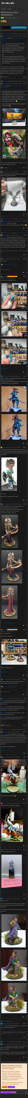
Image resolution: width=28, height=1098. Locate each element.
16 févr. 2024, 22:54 (16, 376)
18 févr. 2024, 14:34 (17, 698)
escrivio (4, 81)
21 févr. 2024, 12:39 (15, 1043)
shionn (3, 447)
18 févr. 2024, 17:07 (15, 731)
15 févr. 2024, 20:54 (15, 258)
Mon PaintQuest (4, 722)
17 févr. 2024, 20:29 (9, 631)
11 (26, 799)
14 (26, 443)
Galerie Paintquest (4, 368)
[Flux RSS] (20, 17)
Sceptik (4, 258)
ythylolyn (4, 757)
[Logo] (7, 3)
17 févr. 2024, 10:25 (15, 504)
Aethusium (5, 33)
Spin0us (4, 1023)
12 (26, 272)
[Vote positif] (24, 77)
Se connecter (11, 1087)
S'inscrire (5, 1087)
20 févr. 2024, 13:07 (15, 803)
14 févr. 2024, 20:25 (17, 83)
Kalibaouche (5, 36)
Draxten (4, 898)
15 (26, 500)
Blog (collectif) (3, 369)
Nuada (3, 171)
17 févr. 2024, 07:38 (14, 447)
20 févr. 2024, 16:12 (15, 849)
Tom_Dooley (5, 698)
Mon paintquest (9, 1033)
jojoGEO (4, 849)
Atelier (2, 17)
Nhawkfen (4, 276)
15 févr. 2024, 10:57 (15, 235)
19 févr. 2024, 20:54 (15, 757)
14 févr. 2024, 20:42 (14, 171)
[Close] (25, 1065)
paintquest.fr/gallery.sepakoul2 (7, 622)
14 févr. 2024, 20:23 (17, 36)
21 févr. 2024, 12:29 (15, 1023)
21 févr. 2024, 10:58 (15, 898)
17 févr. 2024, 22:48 (15, 679)
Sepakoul (4, 504)
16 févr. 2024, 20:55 (9, 278)
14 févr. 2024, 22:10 (16, 221)
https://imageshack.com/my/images (8, 891)
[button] (2, 1096)
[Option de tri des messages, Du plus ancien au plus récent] (2, 27)
